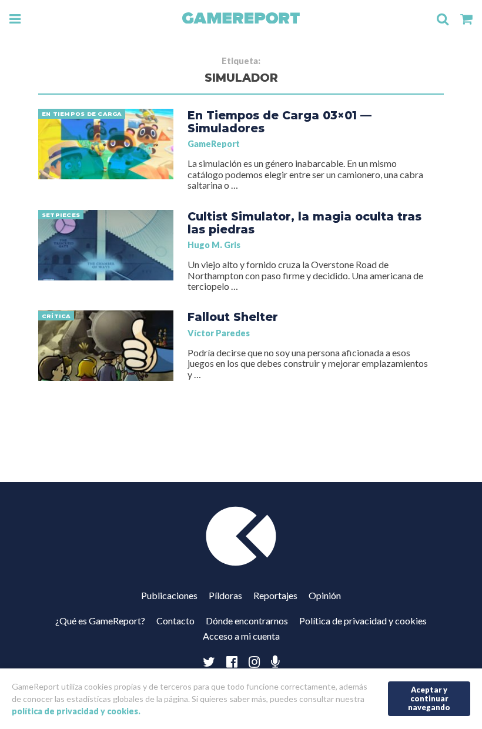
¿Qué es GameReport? (100, 620)
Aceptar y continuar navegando (429, 698)
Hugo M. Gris (214, 245)
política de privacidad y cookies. (76, 711)
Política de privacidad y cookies (363, 620)
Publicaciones (169, 595)
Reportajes (275, 595)
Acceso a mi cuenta (241, 635)
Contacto (175, 620)
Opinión (325, 595)
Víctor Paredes (219, 333)
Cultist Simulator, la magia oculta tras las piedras (304, 222)
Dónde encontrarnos (247, 620)
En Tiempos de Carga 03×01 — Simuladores (279, 121)
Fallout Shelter (233, 317)
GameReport (214, 144)
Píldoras (225, 595)
